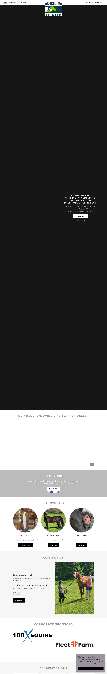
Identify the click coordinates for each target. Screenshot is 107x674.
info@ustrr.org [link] (16, 594)
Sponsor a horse (25, 545)
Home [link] (5, 2)
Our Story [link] (23, 2)
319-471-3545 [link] (80, 221)
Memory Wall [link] (99, 2)
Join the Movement (80, 216)
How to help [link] (13, 2)
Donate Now (53, 545)
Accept (90, 668)
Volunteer (82, 545)
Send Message (19, 600)
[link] (53, 2)
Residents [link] (89, 2)
